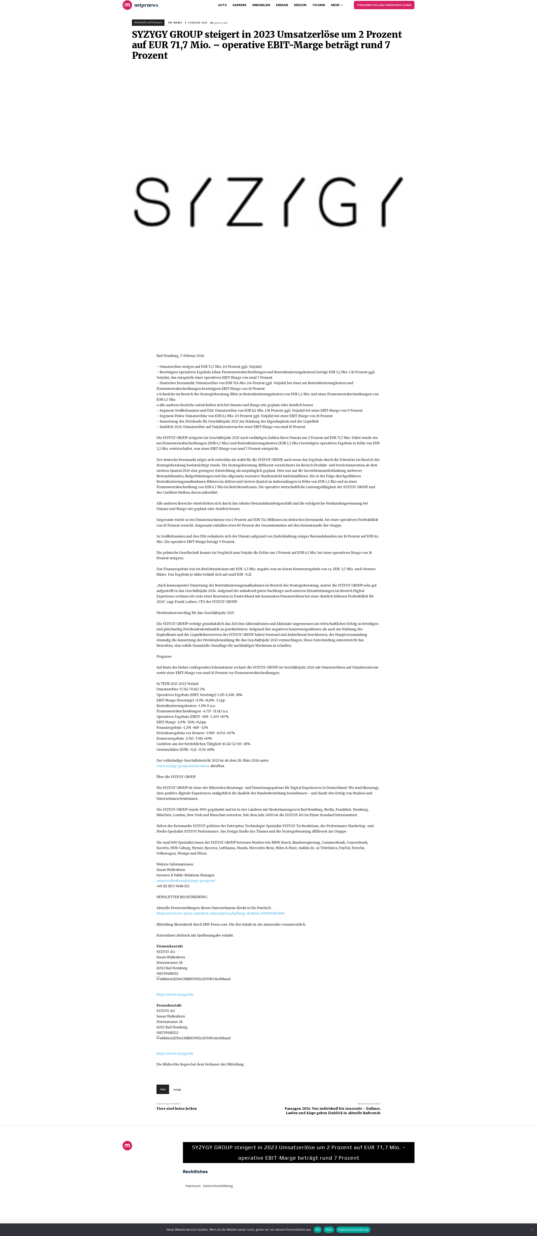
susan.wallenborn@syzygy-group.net (185, 881)
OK (318, 1229)
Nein (329, 1229)
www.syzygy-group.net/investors (183, 766)
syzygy (177, 1089)
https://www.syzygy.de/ (175, 995)
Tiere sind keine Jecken (176, 1109)
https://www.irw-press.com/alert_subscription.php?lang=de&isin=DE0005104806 (220, 913)
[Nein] (532, 1230)
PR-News (175, 22)
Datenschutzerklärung (353, 1229)
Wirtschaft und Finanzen (148, 22)
